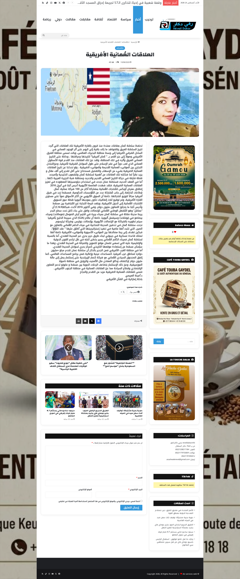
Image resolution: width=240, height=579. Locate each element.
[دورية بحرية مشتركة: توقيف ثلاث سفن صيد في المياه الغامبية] (127, 399)
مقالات (71, 19)
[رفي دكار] (178, 23)
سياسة (126, 19)
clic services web (190, 574)
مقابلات (85, 19)
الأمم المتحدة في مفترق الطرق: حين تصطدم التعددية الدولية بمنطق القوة (174, 512)
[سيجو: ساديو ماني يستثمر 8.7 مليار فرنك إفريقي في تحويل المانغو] (60, 399)
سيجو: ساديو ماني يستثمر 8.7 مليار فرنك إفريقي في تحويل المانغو (61, 413)
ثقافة (98, 19)
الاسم (139, 477)
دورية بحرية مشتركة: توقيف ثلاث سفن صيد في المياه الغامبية (129, 413)
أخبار (138, 19)
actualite (125, 42)
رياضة (47, 19)
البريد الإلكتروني (135, 489)
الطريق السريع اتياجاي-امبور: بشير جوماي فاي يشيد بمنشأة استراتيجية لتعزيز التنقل (95, 413)
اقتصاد (112, 19)
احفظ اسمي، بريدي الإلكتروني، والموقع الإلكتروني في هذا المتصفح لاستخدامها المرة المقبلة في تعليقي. (99, 501)
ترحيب (149, 19)
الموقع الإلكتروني (85, 489)
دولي (58, 19)
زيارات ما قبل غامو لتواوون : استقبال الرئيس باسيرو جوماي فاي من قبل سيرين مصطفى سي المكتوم (174, 542)
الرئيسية (134, 42)
